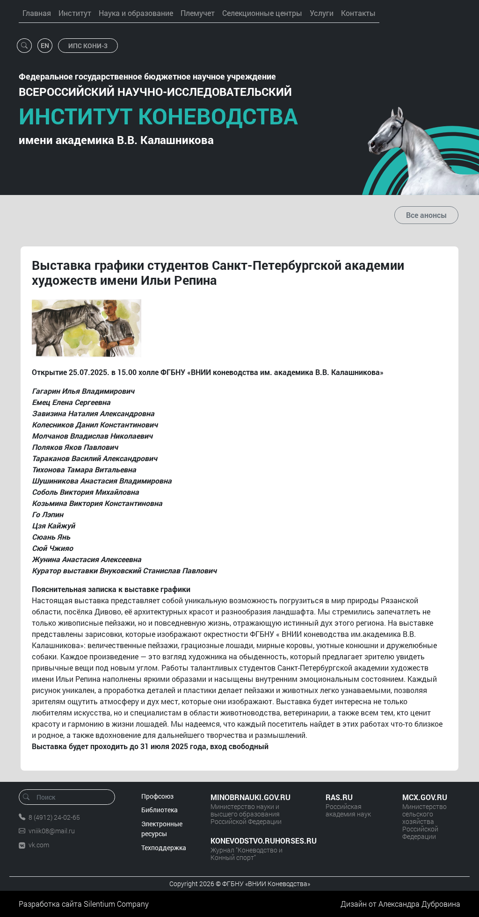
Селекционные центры (262, 13)
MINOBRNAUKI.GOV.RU (250, 797)
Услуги (322, 13)
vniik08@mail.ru (52, 830)
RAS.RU (339, 797)
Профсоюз (157, 796)
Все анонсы (426, 215)
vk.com (39, 844)
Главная (36, 13)
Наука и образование (136, 13)
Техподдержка (163, 847)
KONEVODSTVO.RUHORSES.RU (258, 840)
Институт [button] (74, 13)
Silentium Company (116, 904)
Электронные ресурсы (161, 828)
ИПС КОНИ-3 (88, 45)
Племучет (198, 13)
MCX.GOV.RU (424, 797)
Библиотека (159, 809)
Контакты (358, 13)
